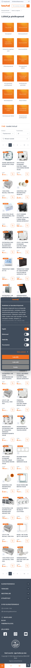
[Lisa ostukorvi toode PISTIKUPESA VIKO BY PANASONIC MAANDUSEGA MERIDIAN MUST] (12, 252)
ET (29, 1)
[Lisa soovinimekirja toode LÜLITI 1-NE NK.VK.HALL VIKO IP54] (3, 396)
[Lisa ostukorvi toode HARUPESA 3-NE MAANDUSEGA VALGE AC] (12, 491)
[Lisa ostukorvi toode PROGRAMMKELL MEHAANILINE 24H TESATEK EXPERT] (27, 439)
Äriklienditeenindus (17, 1)
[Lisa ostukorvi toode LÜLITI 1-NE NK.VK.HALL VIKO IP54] (12, 409)
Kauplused (6, 1)
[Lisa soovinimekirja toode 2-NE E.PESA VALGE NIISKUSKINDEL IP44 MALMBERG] (3, 211)
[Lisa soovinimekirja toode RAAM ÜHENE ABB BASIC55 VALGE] (18, 481)
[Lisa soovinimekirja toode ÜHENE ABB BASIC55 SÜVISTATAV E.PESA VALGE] (3, 159)
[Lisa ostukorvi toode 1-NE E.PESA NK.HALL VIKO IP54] (12, 197)
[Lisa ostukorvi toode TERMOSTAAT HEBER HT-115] (12, 278)
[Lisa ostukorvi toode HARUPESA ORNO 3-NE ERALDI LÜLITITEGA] (27, 517)
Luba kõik (15, 357)
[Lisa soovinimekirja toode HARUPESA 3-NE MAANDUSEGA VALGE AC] (3, 481)
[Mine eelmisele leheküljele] (3, 145)
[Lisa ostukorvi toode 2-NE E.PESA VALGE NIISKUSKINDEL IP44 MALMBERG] (12, 225)
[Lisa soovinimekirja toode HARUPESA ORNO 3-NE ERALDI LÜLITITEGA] (18, 504)
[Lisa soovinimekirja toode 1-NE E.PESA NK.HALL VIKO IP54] (3, 187)
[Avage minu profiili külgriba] (19, 666)
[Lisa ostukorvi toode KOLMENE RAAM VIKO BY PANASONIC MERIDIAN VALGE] (27, 468)
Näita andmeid (21, 352)
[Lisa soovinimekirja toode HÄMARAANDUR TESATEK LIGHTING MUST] (18, 292)
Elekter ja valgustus (16, 10)
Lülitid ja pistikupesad (6, 12)
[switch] (26, 334)
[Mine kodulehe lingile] (5, 6)
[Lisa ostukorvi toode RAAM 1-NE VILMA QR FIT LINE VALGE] (27, 541)
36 (24, 145)
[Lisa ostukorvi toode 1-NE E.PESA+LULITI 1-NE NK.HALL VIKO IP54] (12, 565)
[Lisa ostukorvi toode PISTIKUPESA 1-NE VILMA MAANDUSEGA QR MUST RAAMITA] (12, 383)
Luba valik (15, 362)
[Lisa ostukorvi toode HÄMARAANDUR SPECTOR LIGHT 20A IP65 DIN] (27, 565)
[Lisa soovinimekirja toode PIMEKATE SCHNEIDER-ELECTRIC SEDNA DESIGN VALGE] (18, 396)
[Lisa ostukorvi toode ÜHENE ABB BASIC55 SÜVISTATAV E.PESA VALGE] (12, 174)
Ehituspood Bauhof (5, 10)
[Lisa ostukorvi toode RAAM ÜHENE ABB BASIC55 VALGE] (27, 491)
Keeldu (15, 367)
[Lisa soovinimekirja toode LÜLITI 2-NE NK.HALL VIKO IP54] (3, 531)
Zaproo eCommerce (15, 661)
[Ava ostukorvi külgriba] (28, 665)
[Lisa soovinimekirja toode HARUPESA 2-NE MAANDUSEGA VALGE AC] (18, 187)
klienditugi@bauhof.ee (10, 611)
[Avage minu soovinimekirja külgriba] (11, 666)
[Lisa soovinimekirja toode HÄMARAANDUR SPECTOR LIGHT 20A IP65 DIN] (18, 554)
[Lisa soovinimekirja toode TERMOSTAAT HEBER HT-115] (3, 265)
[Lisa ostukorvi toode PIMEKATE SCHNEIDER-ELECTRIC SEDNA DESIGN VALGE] (27, 409)
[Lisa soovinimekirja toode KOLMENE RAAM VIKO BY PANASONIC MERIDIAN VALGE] (18, 453)
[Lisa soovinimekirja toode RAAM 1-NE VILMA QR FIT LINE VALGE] (18, 531)
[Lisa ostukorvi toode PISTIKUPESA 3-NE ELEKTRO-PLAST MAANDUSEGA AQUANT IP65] (12, 517)
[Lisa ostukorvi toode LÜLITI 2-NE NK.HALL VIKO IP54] (12, 541)
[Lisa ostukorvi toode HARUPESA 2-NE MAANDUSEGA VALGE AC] (27, 197)
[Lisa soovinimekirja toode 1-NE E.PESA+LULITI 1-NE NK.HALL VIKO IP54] (3, 554)
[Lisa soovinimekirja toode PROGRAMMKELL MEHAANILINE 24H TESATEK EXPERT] (18, 423)
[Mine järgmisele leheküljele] (28, 145)
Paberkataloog (7, 623)
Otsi (28, 5)
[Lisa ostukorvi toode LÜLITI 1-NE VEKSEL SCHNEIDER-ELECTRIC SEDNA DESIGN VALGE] (27, 252)
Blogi (3, 620)
